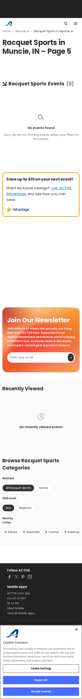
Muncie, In (22, 31)
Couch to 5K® (16, 598)
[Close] (76, 629)
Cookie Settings (41, 668)
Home (6, 31)
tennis (43, 488)
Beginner (25, 508)
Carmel (53, 532)
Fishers (12, 532)
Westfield (32, 532)
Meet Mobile (15, 608)
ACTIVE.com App (18, 593)
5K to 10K (13, 603)
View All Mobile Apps (21, 613)
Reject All (41, 680)
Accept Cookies (41, 691)
